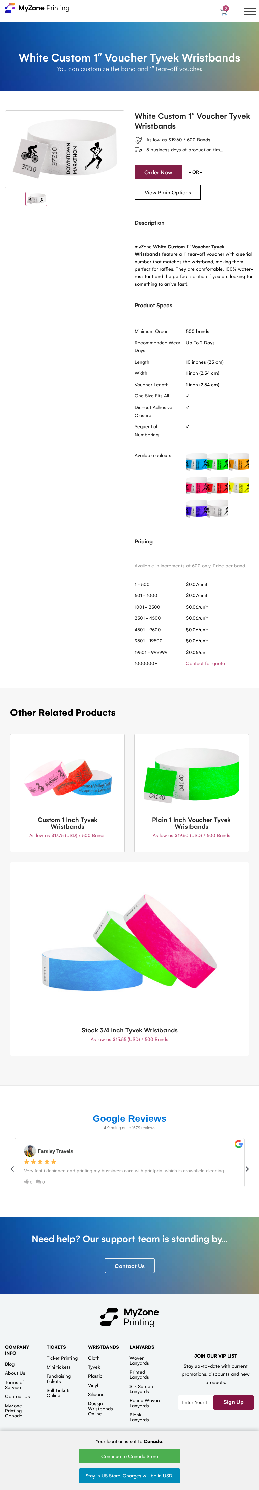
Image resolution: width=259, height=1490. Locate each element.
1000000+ (146, 663)
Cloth (94, 1357)
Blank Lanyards (139, 1416)
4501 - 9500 (148, 629)
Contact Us (130, 1265)
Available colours (153, 455)
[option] (64, 149)
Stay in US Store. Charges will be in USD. (129, 1475)
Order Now (158, 172)
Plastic (95, 1376)
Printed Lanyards (139, 1374)
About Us (15, 1373)
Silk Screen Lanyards (141, 1388)
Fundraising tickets (59, 1378)
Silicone (96, 1394)
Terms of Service (14, 1384)
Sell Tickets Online (59, 1392)
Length (142, 362)
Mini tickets (59, 1367)
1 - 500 (142, 584)
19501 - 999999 (151, 652)
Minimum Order (151, 331)
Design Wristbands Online (100, 1408)
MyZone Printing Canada (13, 1410)
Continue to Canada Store (129, 1456)
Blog (10, 1364)
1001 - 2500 (147, 607)
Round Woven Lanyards (145, 1402)
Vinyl (93, 1385)
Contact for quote (205, 663)
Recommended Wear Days (157, 346)
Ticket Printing (62, 1357)
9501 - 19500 (149, 640)
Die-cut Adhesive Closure (153, 411)
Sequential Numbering (147, 430)
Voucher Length (152, 384)
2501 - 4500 (148, 618)
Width (141, 373)
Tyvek (94, 1367)
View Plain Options (168, 192)
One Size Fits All (152, 395)
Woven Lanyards (139, 1360)
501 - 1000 (146, 595)
